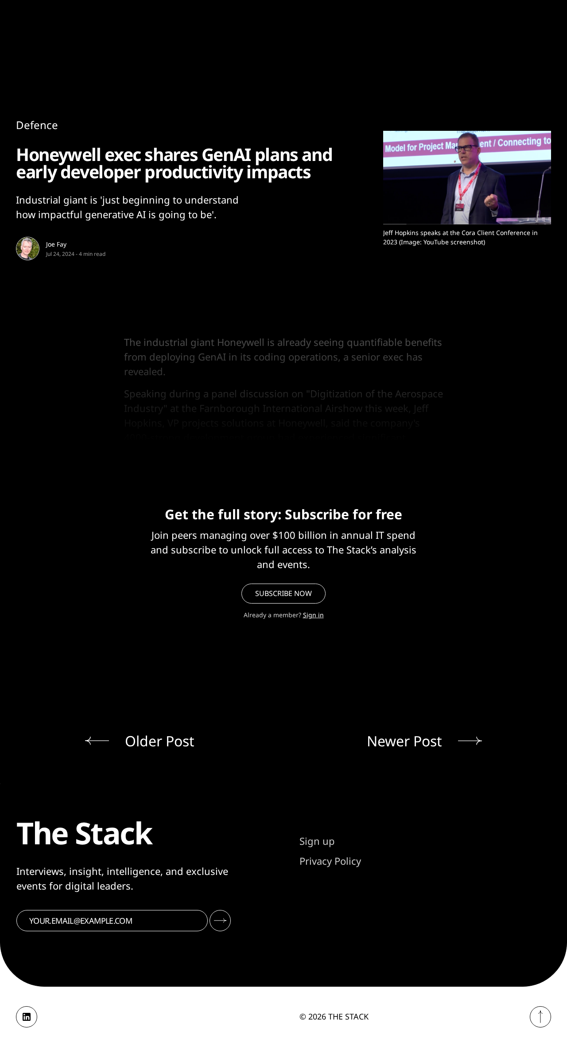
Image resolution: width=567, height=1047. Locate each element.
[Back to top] (540, 1016)
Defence (37, 125)
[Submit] (220, 920)
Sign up (317, 840)
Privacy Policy (330, 860)
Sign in (313, 615)
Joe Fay (56, 244)
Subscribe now (283, 593)
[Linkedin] (26, 1016)
